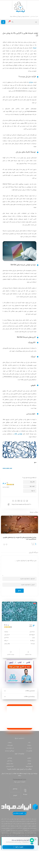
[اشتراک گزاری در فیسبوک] (27, 501)
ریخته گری (9, 761)
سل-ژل (31, 82)
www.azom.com (7, 468)
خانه (29, 742)
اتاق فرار (15, 795)
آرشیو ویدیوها (29, 766)
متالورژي (29, 758)
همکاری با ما (29, 751)
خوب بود (32, 486)
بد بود (33, 491)
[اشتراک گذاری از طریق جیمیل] (19, 501)
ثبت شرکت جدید (10, 748)
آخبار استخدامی (10, 766)
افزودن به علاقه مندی (18, 813)
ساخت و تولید (9, 764)
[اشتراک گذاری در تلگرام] (13, 501)
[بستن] (35, 839)
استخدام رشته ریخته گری (23, 16)
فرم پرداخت (9, 745)
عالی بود (32, 482)
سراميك (29, 761)
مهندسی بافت (18, 434)
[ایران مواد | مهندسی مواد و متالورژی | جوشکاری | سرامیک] (19, 7)
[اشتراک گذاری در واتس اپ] (16, 501)
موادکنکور (15, 789)
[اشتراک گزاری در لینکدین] (24, 501)
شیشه (34, 48)
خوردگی (29, 764)
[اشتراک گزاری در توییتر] (21, 501)
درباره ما (29, 745)
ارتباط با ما (29, 748)
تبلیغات (10, 742)
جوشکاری (10, 758)
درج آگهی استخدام (9, 751)
